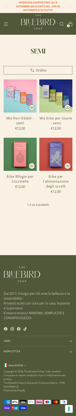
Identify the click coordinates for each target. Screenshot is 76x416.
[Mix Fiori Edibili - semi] (20, 96)
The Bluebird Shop (34, 371)
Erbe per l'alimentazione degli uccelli (56, 181)
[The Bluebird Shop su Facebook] (6, 329)
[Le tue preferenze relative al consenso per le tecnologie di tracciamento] (69, 409)
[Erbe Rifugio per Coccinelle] (20, 154)
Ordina (41, 70)
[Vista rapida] (32, 108)
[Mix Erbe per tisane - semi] (55, 96)
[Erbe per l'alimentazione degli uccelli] (55, 154)
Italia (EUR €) (16, 365)
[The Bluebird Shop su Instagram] (12, 329)
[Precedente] (6, 6)
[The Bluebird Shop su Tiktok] (25, 329)
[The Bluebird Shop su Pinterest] (19, 329)
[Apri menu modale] (6, 24)
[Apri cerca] (61, 24)
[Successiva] (69, 6)
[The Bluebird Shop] (38, 24)
